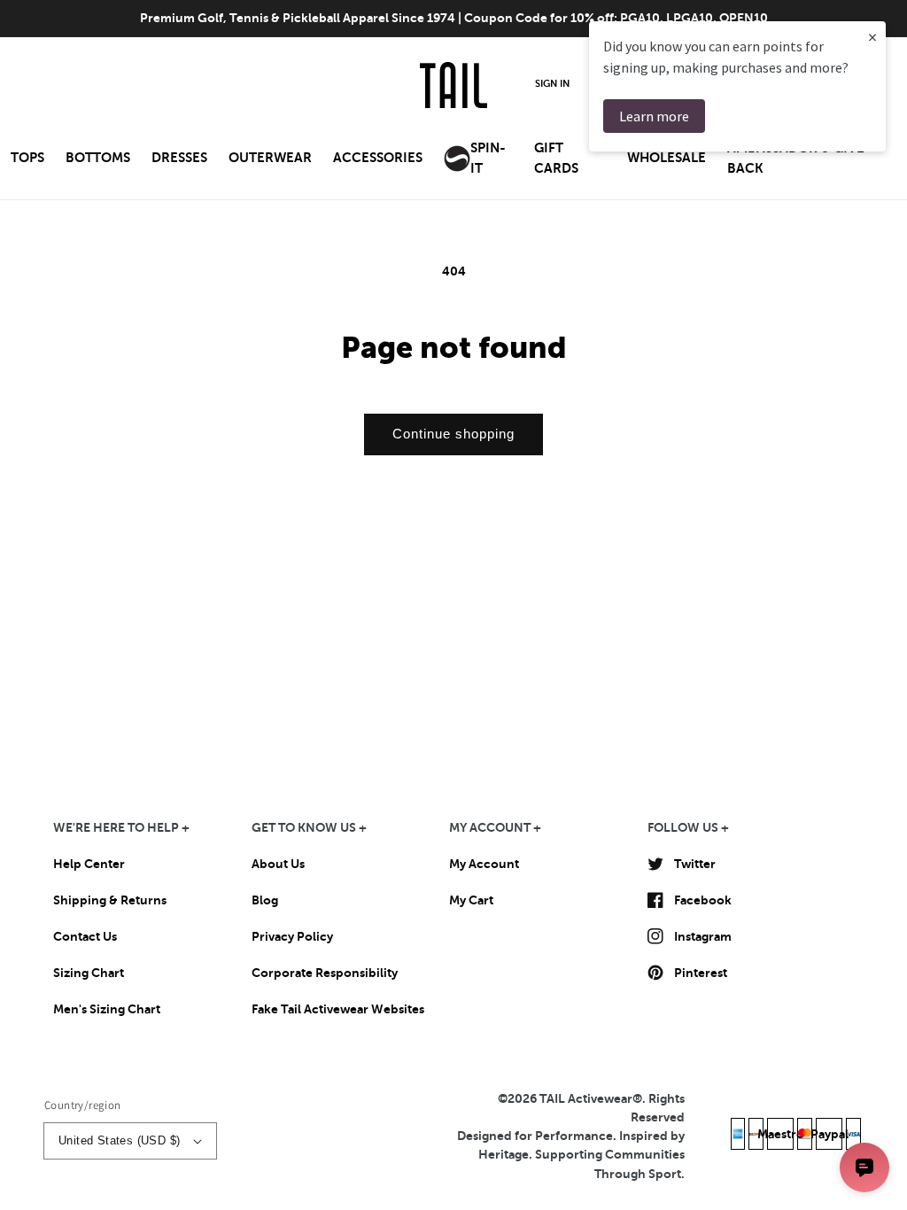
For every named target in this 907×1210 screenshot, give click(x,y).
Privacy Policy (292, 936)
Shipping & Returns (110, 900)
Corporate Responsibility (325, 972)
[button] (27, 163)
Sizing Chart (88, 972)
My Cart (471, 900)
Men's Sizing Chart (106, 1009)
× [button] (872, 37)
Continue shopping (453, 433)
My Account (484, 863)
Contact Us (85, 936)
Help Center (89, 863)
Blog (265, 900)
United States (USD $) (119, 1140)
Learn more (654, 116)
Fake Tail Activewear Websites (338, 1009)
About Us (278, 863)
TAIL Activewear (585, 1098)
